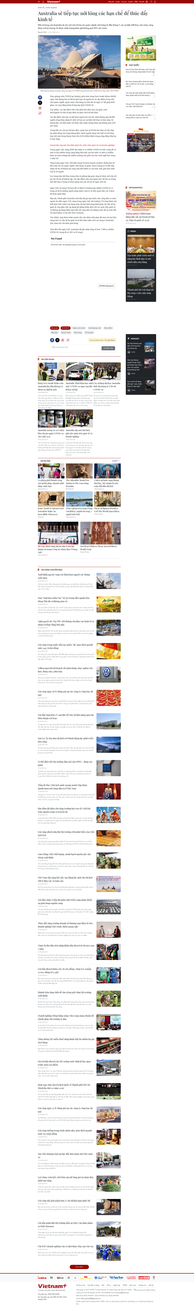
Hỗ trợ (109, 1285)
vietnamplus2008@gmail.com (90, 1298)
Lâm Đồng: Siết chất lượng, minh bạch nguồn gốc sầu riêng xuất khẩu (64, 856)
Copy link (40, 113)
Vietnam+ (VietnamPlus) (54, 1)
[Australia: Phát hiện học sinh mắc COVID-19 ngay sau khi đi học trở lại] (79, 371)
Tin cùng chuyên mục (51, 570)
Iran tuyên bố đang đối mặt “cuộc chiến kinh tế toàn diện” (134, 383)
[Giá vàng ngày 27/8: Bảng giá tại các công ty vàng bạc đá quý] (108, 1115)
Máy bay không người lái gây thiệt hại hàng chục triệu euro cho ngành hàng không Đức (134, 365)
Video (133, 231)
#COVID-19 (65, 328)
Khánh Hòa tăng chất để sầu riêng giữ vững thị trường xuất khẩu (64, 994)
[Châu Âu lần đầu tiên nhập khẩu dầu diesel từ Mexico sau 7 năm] (108, 952)
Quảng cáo (142, 1285)
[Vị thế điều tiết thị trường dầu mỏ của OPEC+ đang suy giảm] (108, 768)
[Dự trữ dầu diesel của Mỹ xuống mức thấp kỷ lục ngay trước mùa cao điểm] (108, 1068)
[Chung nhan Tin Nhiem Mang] (145, 1289)
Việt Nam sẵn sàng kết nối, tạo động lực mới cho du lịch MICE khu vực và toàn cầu (65, 879)
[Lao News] (69, 1278)
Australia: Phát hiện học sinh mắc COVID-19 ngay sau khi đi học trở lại (79, 386)
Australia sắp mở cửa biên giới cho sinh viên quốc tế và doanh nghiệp (79, 433)
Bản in (40, 108)
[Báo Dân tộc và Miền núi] (40, 1278)
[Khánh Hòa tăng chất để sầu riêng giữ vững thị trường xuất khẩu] (108, 999)
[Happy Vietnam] (86, 1278)
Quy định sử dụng (93, 1285)
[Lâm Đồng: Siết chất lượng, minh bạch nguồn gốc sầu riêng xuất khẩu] (108, 860)
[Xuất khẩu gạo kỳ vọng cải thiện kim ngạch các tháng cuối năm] (108, 581)
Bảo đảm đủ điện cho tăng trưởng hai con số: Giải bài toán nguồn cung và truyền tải (64, 810)
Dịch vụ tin (132, 1285)
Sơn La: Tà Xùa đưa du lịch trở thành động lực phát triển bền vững (65, 740)
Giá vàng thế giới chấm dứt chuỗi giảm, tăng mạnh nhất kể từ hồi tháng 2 (140, 94)
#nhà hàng (77, 332)
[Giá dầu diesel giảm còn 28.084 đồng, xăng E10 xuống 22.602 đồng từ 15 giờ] (108, 975)
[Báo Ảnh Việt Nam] (144, 1278)
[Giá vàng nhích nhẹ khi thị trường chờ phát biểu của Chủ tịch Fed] (108, 838)
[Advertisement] (83, 305)
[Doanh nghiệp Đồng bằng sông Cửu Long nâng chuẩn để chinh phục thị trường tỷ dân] (108, 1022)
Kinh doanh (51, 8)
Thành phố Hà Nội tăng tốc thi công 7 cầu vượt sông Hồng (140, 293)
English (118, 2)
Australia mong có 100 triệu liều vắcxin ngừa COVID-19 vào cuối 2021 (51, 433)
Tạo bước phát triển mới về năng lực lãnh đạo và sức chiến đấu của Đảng (140, 258)
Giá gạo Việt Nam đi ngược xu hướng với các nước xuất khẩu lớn (140, 105)
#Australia (54, 328)
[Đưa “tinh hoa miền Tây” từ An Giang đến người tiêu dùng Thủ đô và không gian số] (108, 604)
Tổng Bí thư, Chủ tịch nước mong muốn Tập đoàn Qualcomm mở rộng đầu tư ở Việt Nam (62, 787)
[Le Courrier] (131, 1278)
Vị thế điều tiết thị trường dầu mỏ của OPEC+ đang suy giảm (65, 763)
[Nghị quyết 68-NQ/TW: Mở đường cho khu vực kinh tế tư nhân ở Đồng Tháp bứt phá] (108, 628)
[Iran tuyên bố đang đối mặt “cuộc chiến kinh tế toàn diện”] (149, 385)
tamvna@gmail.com (122, 1293)
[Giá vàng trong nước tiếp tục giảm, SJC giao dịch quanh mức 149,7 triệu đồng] (108, 651)
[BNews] (51, 1278)
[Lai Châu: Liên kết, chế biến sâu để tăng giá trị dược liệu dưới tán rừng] (108, 1184)
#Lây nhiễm (108, 328)
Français (124, 2)
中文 (136, 2)
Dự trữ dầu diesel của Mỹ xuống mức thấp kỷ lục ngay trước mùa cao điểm (64, 1063)
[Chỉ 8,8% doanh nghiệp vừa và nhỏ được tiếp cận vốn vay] (108, 1253)
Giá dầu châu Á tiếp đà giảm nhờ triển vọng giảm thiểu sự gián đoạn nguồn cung (65, 901)
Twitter (40, 103)
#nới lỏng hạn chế (95, 328)
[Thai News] (75, 1278)
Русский (141, 1)
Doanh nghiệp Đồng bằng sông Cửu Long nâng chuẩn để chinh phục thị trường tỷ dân (66, 1017)
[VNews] (153, 1278)
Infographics (136, 187)
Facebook (40, 97)
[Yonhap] (100, 1278)
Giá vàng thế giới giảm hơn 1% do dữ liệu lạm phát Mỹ (64, 1200)
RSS (103, 1285)
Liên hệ (151, 1285)
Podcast (135, 338)
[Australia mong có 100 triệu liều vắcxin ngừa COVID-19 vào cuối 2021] (51, 418)
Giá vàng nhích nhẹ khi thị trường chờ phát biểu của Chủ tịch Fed (66, 833)
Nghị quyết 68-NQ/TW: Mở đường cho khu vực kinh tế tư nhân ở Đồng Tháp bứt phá (66, 623)
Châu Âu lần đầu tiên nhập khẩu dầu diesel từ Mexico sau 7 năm (66, 947)
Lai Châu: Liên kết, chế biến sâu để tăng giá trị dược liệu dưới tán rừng (65, 1179)
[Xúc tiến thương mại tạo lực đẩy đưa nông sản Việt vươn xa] (108, 1160)
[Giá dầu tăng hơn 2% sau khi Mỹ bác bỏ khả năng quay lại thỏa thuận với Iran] (108, 721)
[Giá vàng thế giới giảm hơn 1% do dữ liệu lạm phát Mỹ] (108, 1207)
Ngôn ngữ (116, 1285)
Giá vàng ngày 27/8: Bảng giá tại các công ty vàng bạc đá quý (65, 1110)
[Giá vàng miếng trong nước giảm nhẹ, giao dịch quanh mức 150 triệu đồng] (108, 1137)
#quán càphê (65, 332)
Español (130, 2)
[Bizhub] (60, 1278)
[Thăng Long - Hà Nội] (147, 2)
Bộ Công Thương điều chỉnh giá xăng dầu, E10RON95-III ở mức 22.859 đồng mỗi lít (139, 83)
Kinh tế (41, 8)
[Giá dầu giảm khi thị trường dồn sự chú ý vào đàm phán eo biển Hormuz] (108, 1229)
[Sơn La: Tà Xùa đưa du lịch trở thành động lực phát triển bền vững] (108, 745)
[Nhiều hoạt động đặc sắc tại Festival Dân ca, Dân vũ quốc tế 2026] (141, 201)
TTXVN (125, 1285)
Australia (90, 332)
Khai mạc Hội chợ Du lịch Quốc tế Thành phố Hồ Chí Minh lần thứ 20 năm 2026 (64, 1086)
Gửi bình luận (108, 348)
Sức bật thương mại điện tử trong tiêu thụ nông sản (134, 345)
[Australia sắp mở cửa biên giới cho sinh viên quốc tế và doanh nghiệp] (82, 145)
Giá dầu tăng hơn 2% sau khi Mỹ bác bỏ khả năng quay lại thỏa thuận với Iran (66, 716)
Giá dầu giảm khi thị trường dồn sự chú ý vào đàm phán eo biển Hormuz (65, 1224)
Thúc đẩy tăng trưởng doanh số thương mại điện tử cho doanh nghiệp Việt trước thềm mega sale (65, 925)
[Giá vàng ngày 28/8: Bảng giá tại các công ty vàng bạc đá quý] (108, 698)
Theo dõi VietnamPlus (97, 340)
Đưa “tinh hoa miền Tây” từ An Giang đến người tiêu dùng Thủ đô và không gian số (63, 599)
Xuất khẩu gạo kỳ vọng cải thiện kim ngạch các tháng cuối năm (64, 576)
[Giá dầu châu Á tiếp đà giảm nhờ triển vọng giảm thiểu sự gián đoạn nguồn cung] (108, 906)
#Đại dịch (54, 332)
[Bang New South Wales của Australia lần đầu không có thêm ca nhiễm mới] (51, 371)
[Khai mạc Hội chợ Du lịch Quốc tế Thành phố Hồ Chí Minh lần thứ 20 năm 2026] (108, 1091)
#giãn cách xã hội (79, 328)
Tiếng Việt (111, 2)
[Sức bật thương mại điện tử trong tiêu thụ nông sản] (149, 347)
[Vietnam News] (116, 1278)
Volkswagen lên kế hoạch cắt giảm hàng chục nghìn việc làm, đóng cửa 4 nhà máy (65, 670)
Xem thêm (79, 1267)
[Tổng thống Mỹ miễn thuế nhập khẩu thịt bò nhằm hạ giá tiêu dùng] (108, 1045)
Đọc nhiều (134, 65)
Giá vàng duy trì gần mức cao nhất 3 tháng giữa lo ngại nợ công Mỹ (139, 116)
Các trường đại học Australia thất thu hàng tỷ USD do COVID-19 (106, 386)
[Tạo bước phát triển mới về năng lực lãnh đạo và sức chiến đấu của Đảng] (141, 244)
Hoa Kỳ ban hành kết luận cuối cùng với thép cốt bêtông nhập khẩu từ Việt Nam (140, 70)
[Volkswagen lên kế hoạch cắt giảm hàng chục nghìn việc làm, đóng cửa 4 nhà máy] (108, 674)
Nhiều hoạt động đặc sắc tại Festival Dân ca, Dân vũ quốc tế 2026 (140, 217)
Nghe (133, 352)
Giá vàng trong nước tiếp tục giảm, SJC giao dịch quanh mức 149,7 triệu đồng (65, 646)
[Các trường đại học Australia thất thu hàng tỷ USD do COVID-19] (107, 371)
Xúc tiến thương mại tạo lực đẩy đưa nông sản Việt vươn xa (65, 1155)
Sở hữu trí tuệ (80, 1285)
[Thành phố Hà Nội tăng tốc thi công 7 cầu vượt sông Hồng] (141, 278)
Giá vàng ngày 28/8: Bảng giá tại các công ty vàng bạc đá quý (65, 693)
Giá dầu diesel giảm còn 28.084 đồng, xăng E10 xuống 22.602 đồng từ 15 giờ (64, 970)
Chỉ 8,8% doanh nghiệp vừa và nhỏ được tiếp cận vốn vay (65, 1246)
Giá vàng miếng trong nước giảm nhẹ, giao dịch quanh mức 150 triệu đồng (65, 1132)
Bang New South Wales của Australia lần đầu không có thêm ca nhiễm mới (50, 386)
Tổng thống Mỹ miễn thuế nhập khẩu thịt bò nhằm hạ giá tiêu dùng (66, 1041)
